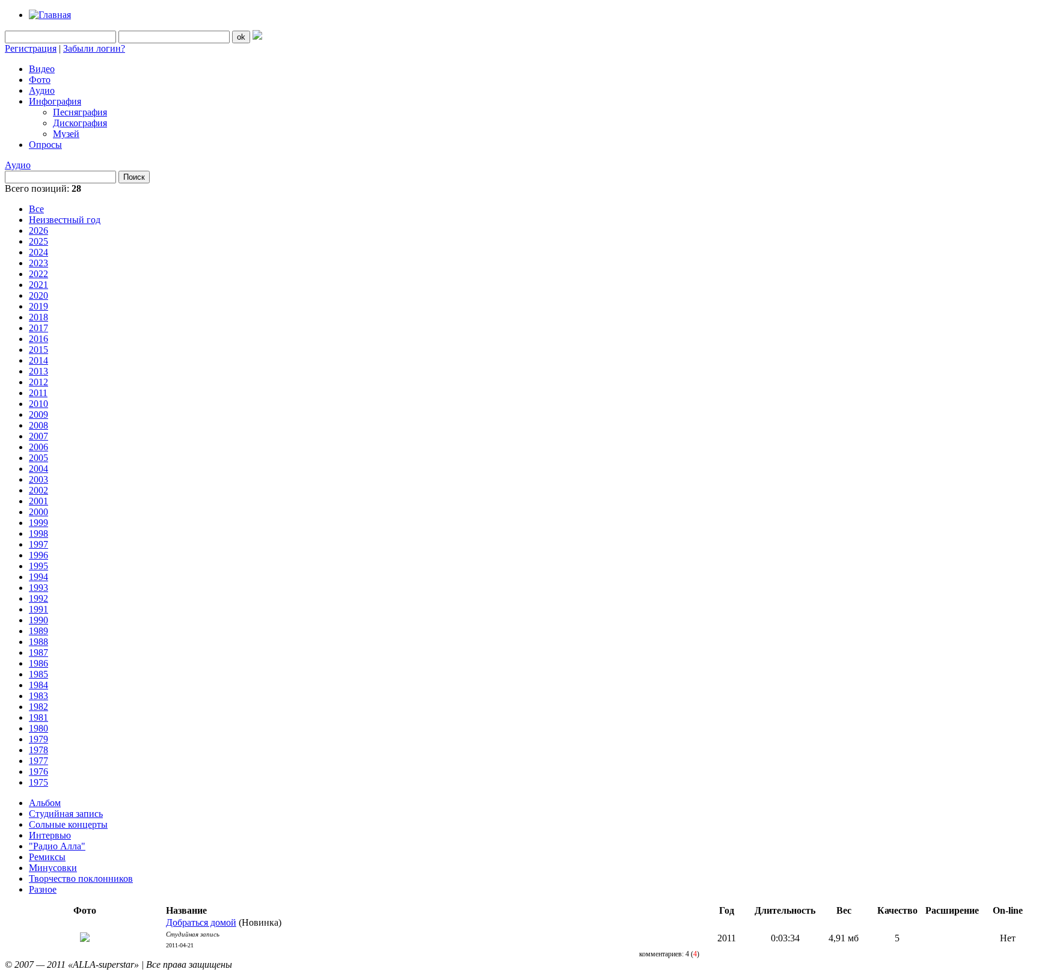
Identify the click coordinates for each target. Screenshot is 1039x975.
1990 (38, 620)
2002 (38, 490)
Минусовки (53, 868)
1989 (38, 631)
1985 (38, 674)
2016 (38, 339)
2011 (38, 393)
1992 (38, 598)
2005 (38, 458)
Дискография (80, 123)
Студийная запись (66, 813)
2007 (38, 436)
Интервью (50, 835)
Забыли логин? (94, 48)
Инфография (55, 101)
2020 (38, 295)
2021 (38, 285)
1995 (38, 566)
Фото (40, 80)
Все (36, 209)
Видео (42, 69)
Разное (43, 889)
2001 (38, 501)
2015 (38, 349)
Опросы (45, 144)
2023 (38, 263)
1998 (38, 533)
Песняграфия (80, 112)
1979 (38, 739)
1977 (38, 761)
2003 (38, 479)
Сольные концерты (68, 824)
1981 (38, 717)
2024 (38, 252)
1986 (38, 663)
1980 (38, 728)
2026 (38, 230)
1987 (38, 652)
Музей (66, 134)
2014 (38, 360)
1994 (38, 577)
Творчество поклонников (81, 878)
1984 (38, 685)
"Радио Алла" (57, 846)
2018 (38, 317)
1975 (38, 782)
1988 (38, 642)
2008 (38, 425)
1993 (38, 587)
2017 (38, 328)
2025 (38, 241)
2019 (38, 306)
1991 (38, 609)
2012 (38, 382)
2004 (38, 468)
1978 (38, 750)
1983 (38, 696)
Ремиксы (47, 857)
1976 (38, 771)
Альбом (45, 803)
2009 (38, 414)
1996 (38, 555)
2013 (38, 371)
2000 (38, 512)
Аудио (42, 90)
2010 (38, 404)
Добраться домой (201, 922)
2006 (38, 447)
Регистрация (31, 48)
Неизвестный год (64, 220)
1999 (38, 523)
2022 (38, 274)
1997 (38, 544)
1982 (38, 706)
